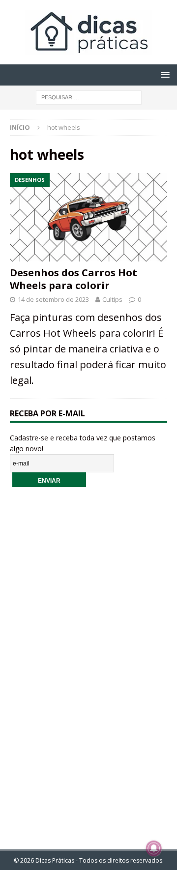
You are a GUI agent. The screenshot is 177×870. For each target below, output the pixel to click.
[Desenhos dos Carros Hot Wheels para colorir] (88, 217)
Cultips (112, 299)
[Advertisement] (88, 661)
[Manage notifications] (154, 848)
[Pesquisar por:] (89, 96)
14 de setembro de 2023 (53, 299)
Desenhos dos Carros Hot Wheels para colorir (73, 279)
